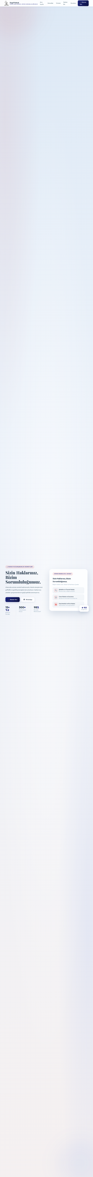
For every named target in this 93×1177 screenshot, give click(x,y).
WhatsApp (29, 599)
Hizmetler (50, 3)
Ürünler (58, 3)
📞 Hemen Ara (83, 3)
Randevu (73, 3)
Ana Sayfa (42, 3)
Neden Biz (65, 3)
